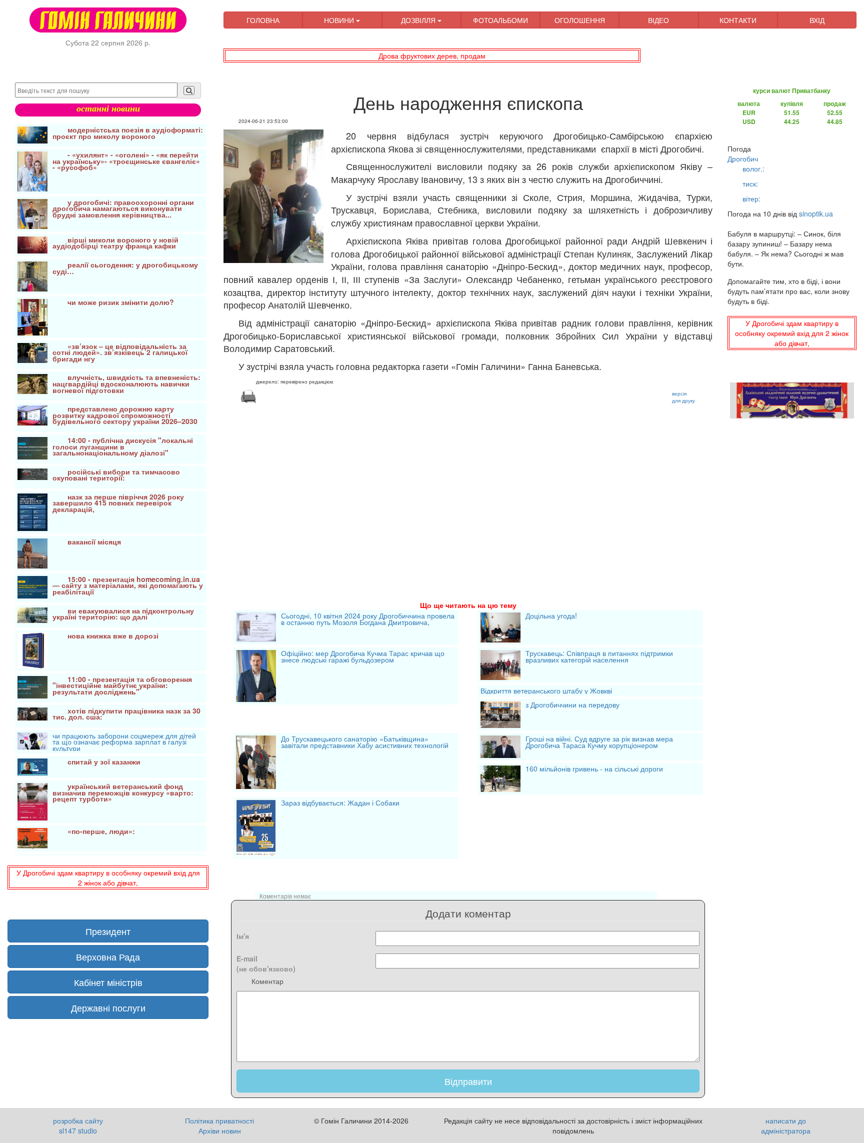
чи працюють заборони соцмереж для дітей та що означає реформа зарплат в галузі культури (124, 742)
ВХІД (817, 20)
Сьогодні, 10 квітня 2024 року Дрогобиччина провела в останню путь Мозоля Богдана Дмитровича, (367, 619)
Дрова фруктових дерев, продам (432, 55)
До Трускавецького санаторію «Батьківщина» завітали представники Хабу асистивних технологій (364, 743)
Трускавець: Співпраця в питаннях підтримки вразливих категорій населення (599, 657)
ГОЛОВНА (263, 20)
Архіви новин (219, 1131)
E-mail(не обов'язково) (266, 964)
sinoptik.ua (816, 213)
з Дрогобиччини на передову (573, 706)
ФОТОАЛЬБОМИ (500, 20)
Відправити (468, 1081)
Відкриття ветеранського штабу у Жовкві (546, 691)
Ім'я (242, 936)
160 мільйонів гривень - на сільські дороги (594, 770)
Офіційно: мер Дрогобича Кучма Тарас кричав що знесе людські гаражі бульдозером (362, 657)
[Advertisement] (468, 490)
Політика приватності (219, 1121)
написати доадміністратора (785, 1126)
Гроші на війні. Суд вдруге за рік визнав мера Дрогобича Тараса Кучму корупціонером (599, 743)
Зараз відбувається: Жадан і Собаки (340, 804)
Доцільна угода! (551, 616)
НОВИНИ (340, 20)
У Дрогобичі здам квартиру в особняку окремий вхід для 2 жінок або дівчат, (108, 878)
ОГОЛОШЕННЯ (579, 20)
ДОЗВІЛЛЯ (419, 20)
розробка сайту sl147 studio (78, 1126)
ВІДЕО (658, 20)
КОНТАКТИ (738, 20)
